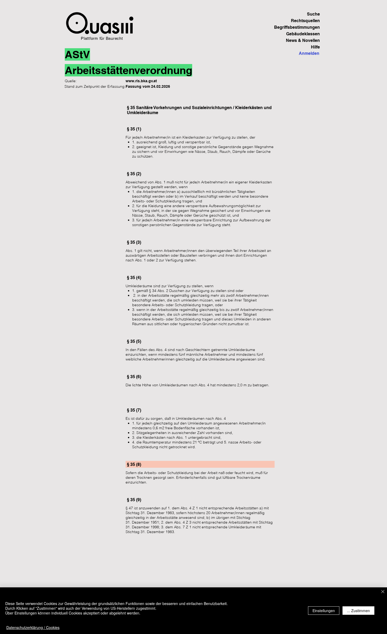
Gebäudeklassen (303, 33)
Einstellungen (323, 610)
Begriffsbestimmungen (301, 27)
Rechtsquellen (305, 20)
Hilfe (315, 47)
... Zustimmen (358, 610)
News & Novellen (303, 40)
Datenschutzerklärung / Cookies (32, 627)
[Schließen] (383, 592)
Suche (313, 14)
